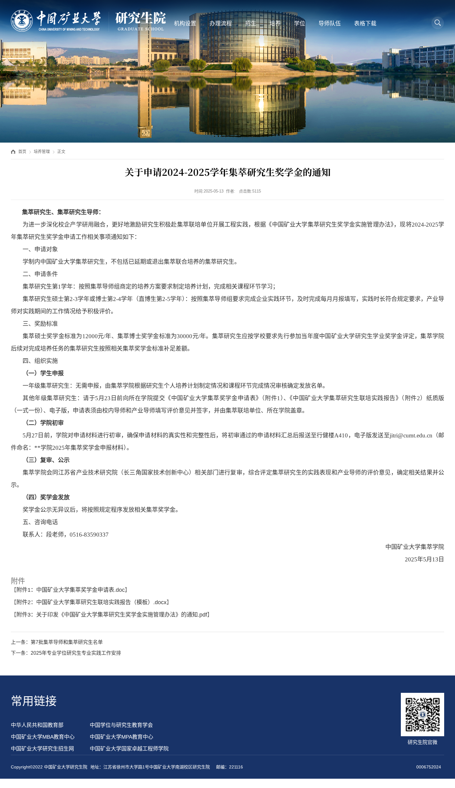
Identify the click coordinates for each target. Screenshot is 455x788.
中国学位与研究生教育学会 (121, 725)
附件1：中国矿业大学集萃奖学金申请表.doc (70, 590)
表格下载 (365, 23)
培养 (275, 23)
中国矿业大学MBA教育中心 (43, 737)
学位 (299, 23)
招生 (250, 23)
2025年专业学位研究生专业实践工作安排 (76, 653)
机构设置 (185, 23)
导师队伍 (329, 23)
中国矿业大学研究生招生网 (42, 749)
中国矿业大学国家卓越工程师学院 (129, 749)
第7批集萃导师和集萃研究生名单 (67, 642)
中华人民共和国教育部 (37, 725)
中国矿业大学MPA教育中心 (121, 737)
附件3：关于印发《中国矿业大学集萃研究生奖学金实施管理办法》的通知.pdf (111, 615)
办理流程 (221, 23)
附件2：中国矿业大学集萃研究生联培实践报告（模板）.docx (91, 602)
